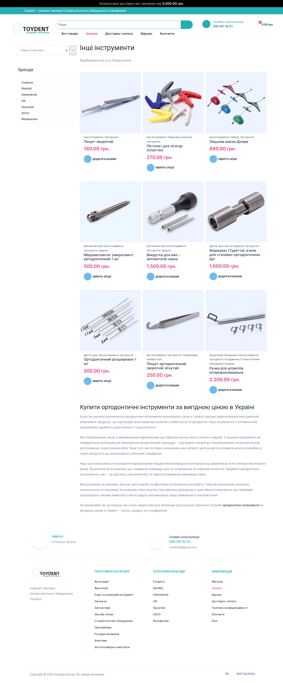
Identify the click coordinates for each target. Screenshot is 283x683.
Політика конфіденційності (230, 608)
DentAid (26, 88)
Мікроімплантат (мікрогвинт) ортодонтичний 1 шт (109, 257)
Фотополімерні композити (112, 647)
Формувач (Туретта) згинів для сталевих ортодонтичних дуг (234, 254)
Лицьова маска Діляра (228, 142)
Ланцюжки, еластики (179, 137)
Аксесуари (102, 581)
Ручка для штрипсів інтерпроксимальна (226, 370)
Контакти (167, 33)
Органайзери (103, 627)
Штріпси (229, 363)
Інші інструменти (93, 137)
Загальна (101, 601)
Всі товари (70, 33)
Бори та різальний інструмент (114, 594)
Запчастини (102, 608)
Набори (234, 137)
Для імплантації (93, 246)
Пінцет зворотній (98, 142)
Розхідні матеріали (107, 634)
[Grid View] (257, 61)
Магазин (217, 581)
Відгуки (146, 33)
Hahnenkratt (29, 94)
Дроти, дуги (216, 246)
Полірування (231, 359)
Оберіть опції (164, 167)
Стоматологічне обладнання (114, 621)
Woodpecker (29, 119)
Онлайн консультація (228, 22)
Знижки (92, 33)
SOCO (25, 113)
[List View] (262, 61)
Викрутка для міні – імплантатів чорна (163, 257)
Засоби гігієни (104, 614)
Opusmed (27, 107)
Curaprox (27, 82)
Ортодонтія (111, 137)
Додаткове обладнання (223, 355)
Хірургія (103, 250)
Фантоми (101, 640)
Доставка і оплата (119, 33)
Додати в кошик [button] (104, 159)
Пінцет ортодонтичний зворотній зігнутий (166, 366)
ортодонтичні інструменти (241, 505)
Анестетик (101, 588)
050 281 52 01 (180, 541)
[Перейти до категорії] (72, 50)
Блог (215, 621)
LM (23, 100)
